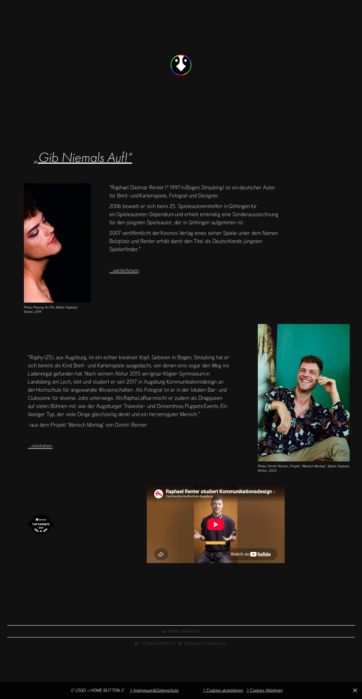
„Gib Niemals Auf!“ (82, 157)
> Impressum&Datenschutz (154, 690)
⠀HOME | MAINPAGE (180, 631)
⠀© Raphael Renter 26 (155, 643)
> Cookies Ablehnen (265, 690)
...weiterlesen (124, 270)
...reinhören (40, 445)
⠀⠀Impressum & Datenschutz (201, 643)
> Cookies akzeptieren (223, 690)
